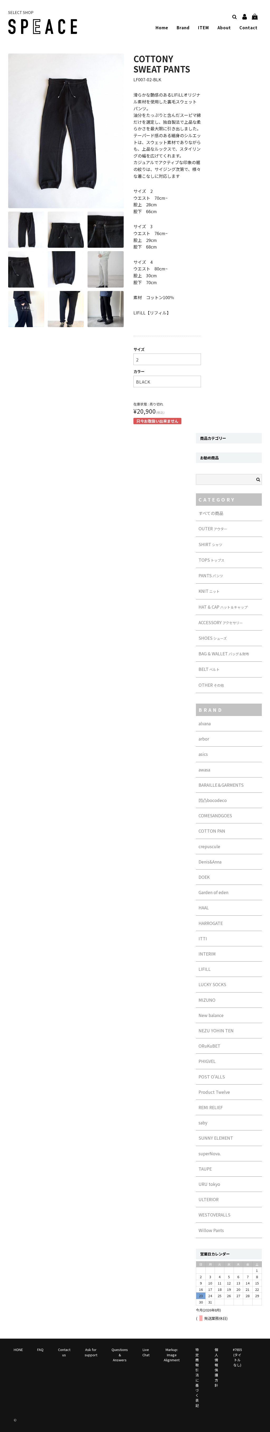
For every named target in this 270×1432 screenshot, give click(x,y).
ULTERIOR (209, 1199)
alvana (205, 723)
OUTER (213, 528)
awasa (204, 769)
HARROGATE (211, 923)
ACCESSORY (221, 622)
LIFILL (205, 969)
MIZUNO (207, 1000)
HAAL (204, 907)
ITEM (203, 27)
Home (162, 27)
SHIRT (210, 544)
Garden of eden (213, 892)
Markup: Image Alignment (172, 1354)
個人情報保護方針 (216, 1367)
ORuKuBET (209, 1046)
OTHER (211, 685)
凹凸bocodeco (213, 800)
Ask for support (91, 1352)
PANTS (211, 575)
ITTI (203, 938)
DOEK (204, 877)
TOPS (211, 560)
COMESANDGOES (215, 815)
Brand (183, 27)
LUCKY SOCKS (212, 984)
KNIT (209, 591)
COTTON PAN (212, 831)
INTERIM (207, 954)
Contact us (64, 1352)
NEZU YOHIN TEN (216, 1030)
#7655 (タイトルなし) (237, 1357)
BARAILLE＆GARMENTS (221, 785)
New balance (211, 1015)
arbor (204, 739)
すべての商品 (211, 513)
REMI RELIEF (211, 1107)
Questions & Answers (120, 1354)
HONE (18, 1349)
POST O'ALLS (212, 1076)
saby (203, 1122)
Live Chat (146, 1352)
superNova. (210, 1153)
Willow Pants (211, 1230)
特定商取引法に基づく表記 (197, 1377)
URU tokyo (209, 1184)
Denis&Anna (210, 861)
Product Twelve (214, 1092)
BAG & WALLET (224, 653)
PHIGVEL (207, 1061)
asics (203, 754)
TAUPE (205, 1169)
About (224, 27)
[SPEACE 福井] (42, 30)
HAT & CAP (223, 607)
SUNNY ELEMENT (216, 1138)
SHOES (213, 638)
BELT (209, 669)
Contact (248, 27)
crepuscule (209, 846)
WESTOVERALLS (214, 1214)
